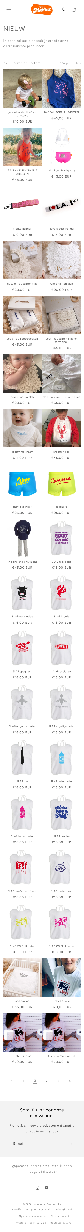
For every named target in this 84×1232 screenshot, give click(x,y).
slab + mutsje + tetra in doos (61, 396)
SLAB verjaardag (22, 616)
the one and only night (22, 561)
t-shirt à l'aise (62, 1000)
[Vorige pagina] (12, 1080)
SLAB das (22, 781)
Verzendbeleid (60, 1216)
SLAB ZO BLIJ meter (62, 946)
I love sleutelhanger (62, 228)
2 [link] (35, 1081)
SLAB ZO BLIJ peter (22, 946)
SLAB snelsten (61, 671)
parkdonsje (22, 1000)
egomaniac (39, 1204)
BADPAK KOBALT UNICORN (61, 112)
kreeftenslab (61, 451)
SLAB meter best (62, 891)
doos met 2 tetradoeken (22, 338)
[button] (8, 9)
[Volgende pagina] (42, 1090)
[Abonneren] (70, 1144)
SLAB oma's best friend (22, 891)
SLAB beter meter (22, 836)
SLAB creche (62, 836)
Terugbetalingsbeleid (38, 1209)
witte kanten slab (61, 283)
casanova (62, 506)
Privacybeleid (64, 1209)
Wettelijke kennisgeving (31, 1222)
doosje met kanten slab (22, 283)
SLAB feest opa (61, 561)
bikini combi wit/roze (61, 170)
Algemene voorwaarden (33, 1216)
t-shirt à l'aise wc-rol (61, 1055)
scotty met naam (22, 451)
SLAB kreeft (61, 616)
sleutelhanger (22, 228)
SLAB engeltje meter (22, 726)
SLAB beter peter (61, 781)
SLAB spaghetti (22, 671)
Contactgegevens (61, 1222)
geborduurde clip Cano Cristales (22, 114)
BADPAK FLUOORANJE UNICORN (22, 172)
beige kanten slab (22, 396)
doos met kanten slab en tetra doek (62, 340)
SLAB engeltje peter (61, 726)
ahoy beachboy (22, 506)
